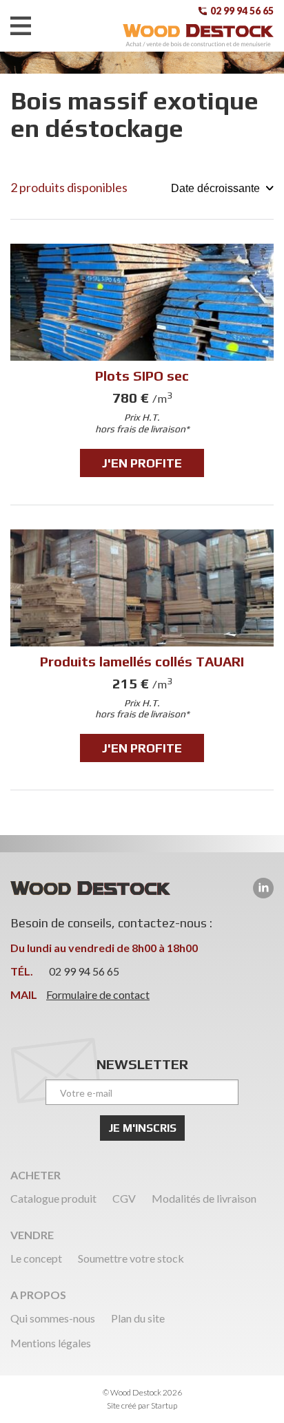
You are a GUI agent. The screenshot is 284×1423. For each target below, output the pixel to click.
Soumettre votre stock (131, 1258)
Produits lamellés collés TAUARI (142, 649)
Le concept (36, 1258)
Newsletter (142, 1064)
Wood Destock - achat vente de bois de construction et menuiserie (198, 35)
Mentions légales (50, 1342)
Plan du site (138, 1318)
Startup (164, 1405)
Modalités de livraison (204, 1198)
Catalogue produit (53, 1198)
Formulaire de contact (98, 994)
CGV (124, 1198)
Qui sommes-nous (52, 1318)
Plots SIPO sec (142, 363)
